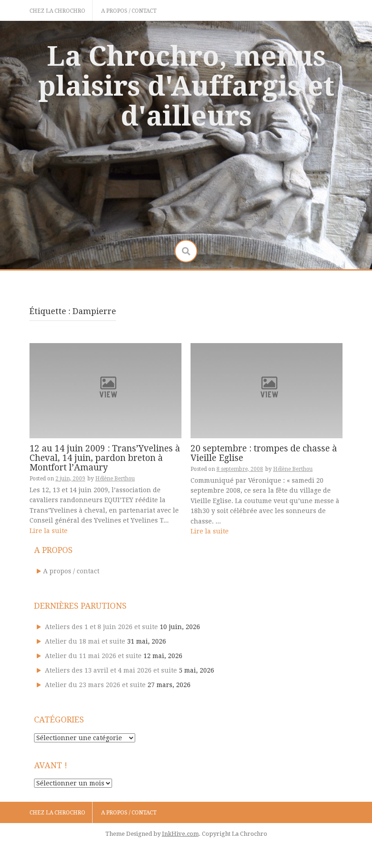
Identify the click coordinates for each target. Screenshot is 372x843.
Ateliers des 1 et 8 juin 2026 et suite (101, 626)
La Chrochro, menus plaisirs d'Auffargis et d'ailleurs (186, 86)
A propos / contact (129, 11)
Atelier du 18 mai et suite (85, 641)
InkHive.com (180, 833)
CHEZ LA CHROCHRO (57, 11)
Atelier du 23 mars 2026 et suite (95, 684)
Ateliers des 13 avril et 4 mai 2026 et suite (111, 670)
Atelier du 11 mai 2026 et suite (93, 655)
